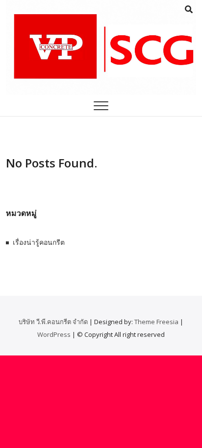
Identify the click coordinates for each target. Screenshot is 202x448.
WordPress (54, 334)
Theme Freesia (156, 321)
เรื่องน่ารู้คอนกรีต (39, 242)
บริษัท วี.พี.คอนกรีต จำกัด (53, 321)
